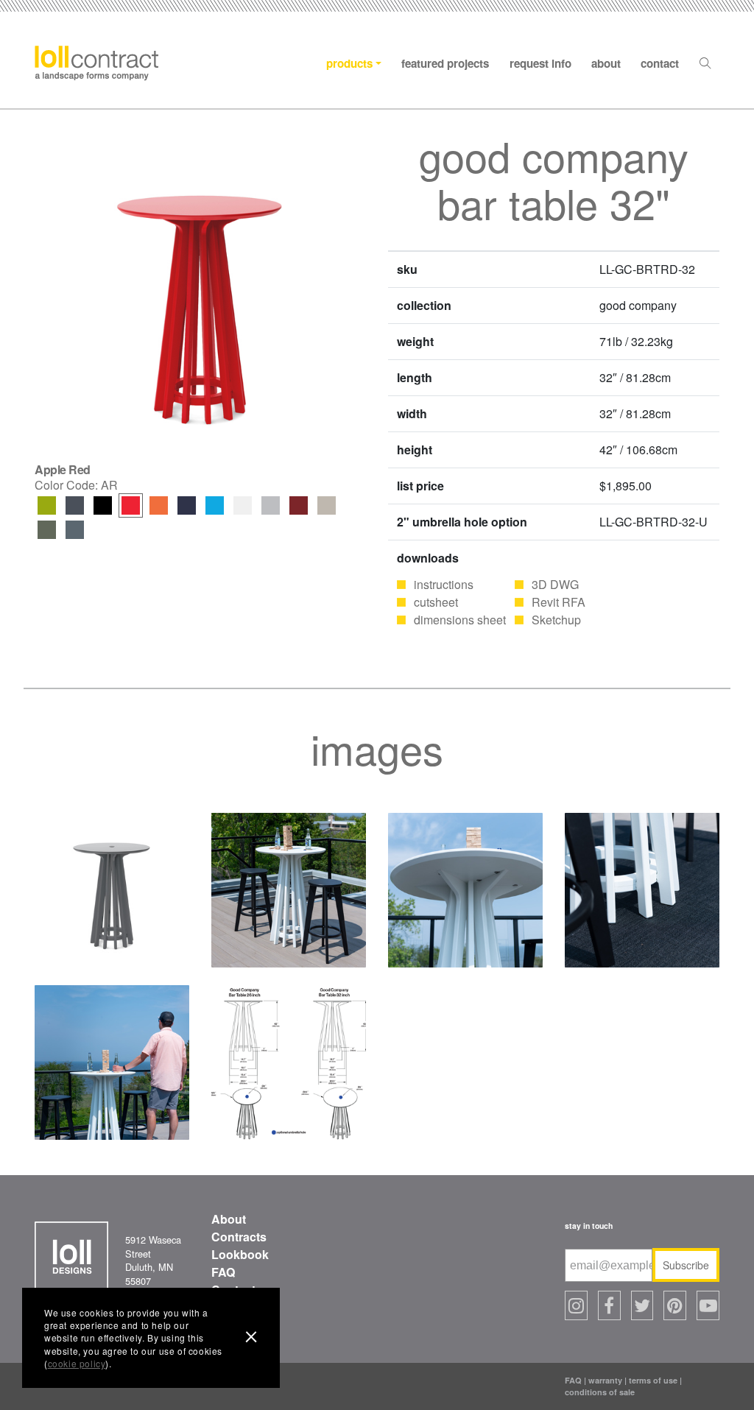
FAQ (223, 1271)
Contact (660, 63)
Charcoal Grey (75, 505)
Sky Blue (214, 505)
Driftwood (270, 505)
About (606, 63)
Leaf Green (47, 505)
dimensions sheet (460, 619)
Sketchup (556, 619)
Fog (326, 505)
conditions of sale (600, 1391)
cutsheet (436, 601)
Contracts (239, 1236)
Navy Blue (186, 505)
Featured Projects (445, 63)
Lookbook (240, 1254)
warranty (605, 1380)
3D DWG (555, 584)
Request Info (540, 63)
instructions (443, 584)
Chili (298, 505)
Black (103, 505)
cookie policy (77, 1363)
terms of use (653, 1380)
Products (349, 63)
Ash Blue (75, 530)
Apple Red (130, 505)
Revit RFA (558, 601)
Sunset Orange (158, 505)
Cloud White (242, 505)
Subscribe (686, 1265)
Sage (47, 530)
